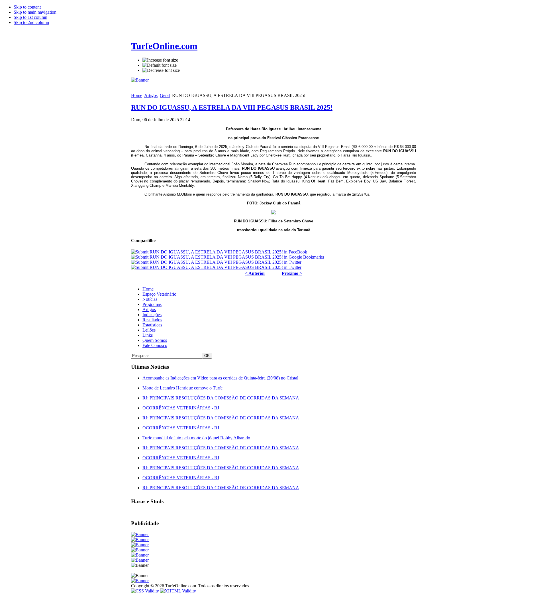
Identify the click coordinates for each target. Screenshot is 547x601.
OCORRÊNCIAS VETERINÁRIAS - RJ (180, 407)
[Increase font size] (160, 60)
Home (136, 95)
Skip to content (27, 7)
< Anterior (255, 273)
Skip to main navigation (35, 12)
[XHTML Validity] (178, 590)
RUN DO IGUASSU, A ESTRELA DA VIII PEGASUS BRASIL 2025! (231, 107)
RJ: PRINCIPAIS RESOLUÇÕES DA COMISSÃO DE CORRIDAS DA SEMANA (220, 397)
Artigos (151, 95)
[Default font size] (159, 65)
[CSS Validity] (145, 590)
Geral (165, 95)
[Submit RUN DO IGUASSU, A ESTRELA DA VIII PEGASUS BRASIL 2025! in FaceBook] (219, 251)
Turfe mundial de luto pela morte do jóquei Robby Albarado (196, 437)
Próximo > (292, 273)
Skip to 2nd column (31, 22)
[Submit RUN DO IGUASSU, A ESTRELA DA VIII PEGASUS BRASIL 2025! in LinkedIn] (216, 267)
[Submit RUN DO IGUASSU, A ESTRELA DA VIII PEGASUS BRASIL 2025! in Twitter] (216, 262)
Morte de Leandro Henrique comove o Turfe (182, 387)
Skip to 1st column (30, 17)
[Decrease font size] (161, 70)
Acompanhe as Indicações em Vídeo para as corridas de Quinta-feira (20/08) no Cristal (220, 377)
